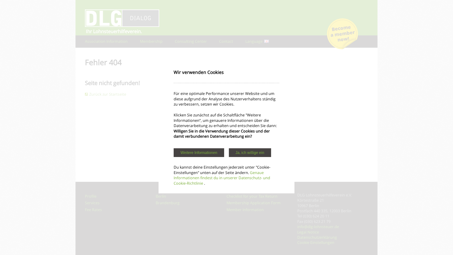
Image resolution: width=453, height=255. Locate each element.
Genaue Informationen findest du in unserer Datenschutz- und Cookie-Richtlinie (222, 178)
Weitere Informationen (198, 153)
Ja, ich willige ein (249, 153)
